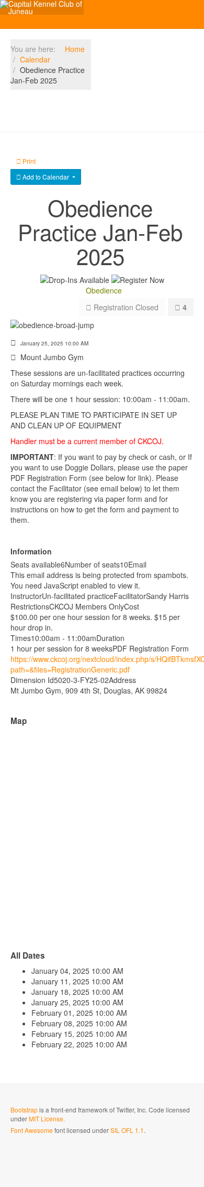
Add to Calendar (46, 176)
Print (28, 160)
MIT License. (47, 1118)
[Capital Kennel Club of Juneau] (42, 7)
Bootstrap (24, 1109)
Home (75, 49)
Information (31, 551)
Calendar (35, 59)
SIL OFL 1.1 (127, 1130)
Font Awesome (31, 1130)
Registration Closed (125, 307)
